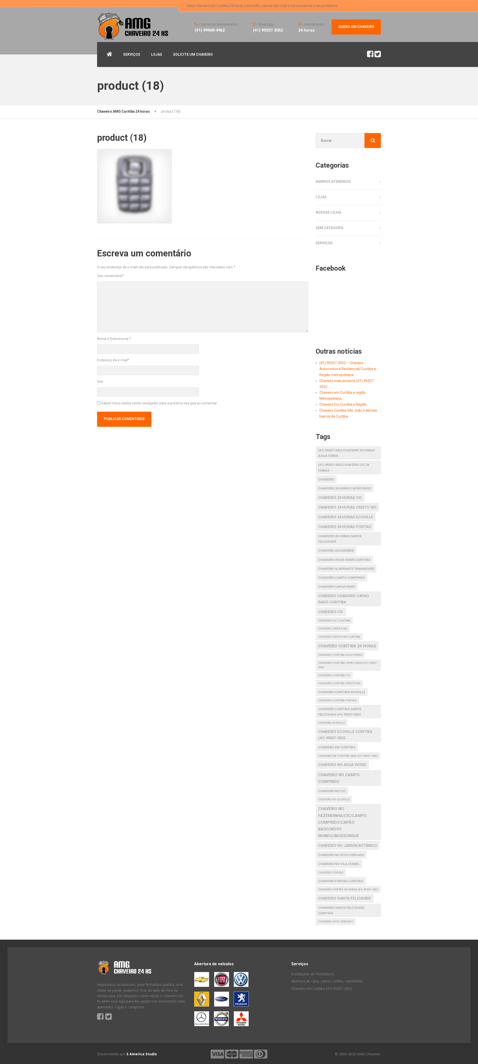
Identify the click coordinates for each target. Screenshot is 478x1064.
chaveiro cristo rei (332, 628)
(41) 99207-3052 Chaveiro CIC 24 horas (343, 467)
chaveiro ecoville (331, 723)
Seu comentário (110, 276)
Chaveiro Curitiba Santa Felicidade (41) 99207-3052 (339, 711)
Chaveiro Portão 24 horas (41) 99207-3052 (348, 889)
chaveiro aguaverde (336, 550)
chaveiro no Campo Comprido (339, 778)
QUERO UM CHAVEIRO (356, 27)
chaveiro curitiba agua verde (340, 655)
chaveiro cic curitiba (334, 620)
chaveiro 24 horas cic (340, 497)
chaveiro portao (330, 872)
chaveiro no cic (332, 791)
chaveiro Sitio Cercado (335, 921)
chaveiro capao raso (336, 586)
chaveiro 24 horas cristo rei (347, 507)
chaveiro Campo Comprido (341, 578)
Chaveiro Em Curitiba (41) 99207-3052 (321, 988)
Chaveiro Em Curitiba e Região (343, 404)
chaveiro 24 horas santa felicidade (339, 538)
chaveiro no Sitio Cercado (341, 855)
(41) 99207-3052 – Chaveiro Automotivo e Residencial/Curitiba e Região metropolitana (347, 369)
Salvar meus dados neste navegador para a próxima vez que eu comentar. (159, 403)
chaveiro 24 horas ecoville (345, 517)
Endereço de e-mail (113, 360)
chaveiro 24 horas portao (344, 527)
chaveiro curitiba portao (337, 700)
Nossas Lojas (328, 212)
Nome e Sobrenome (114, 339)
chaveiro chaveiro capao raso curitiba (343, 599)
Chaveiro (326, 479)
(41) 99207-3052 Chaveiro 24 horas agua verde (346, 453)
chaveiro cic (330, 612)
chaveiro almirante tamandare (346, 569)
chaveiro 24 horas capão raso (344, 488)
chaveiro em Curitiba (336, 747)
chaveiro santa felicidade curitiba (341, 910)
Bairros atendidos (333, 182)
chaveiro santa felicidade (344, 898)
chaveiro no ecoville (334, 799)
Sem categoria (329, 228)
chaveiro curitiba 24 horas (347, 646)
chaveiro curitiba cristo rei (339, 683)
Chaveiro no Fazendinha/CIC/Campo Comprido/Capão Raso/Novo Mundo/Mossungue (342, 822)
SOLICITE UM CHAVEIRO (193, 54)
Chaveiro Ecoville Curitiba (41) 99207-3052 (345, 734)
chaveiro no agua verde (342, 765)
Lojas (321, 197)
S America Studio (141, 1054)
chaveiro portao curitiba (340, 881)
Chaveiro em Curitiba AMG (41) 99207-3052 (348, 756)
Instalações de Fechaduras (312, 973)
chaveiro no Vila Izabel (338, 864)
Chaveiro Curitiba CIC (334, 675)
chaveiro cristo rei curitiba (339, 636)
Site (100, 382)
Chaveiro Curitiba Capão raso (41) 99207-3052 (348, 665)
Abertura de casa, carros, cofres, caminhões (327, 981)
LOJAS (156, 54)
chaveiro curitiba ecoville (341, 692)
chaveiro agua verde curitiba (344, 560)
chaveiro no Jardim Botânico (347, 845)
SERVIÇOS (131, 54)
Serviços (324, 243)
